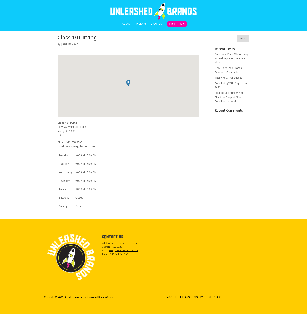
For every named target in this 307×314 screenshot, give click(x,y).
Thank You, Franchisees (228, 77)
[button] (128, 83)
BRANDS (156, 23)
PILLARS (141, 23)
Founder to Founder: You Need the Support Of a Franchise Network (229, 97)
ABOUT (127, 23)
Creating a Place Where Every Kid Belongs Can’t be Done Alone (232, 58)
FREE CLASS (177, 24)
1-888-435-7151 (119, 254)
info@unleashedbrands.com (123, 250)
